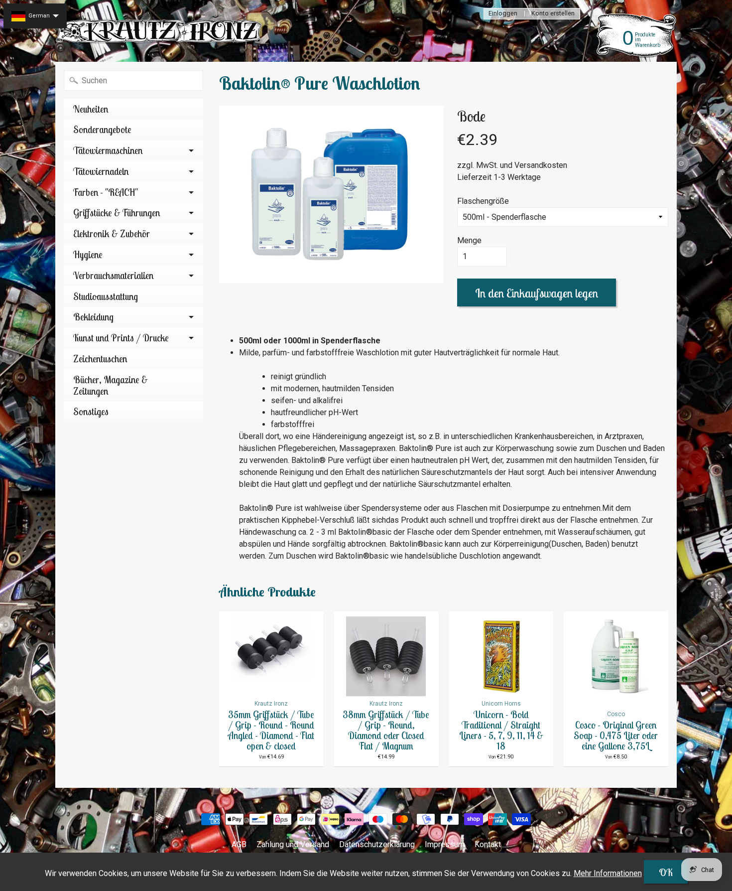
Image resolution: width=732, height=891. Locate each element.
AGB (239, 844)
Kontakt (488, 844)
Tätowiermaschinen (107, 150)
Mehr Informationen (608, 873)
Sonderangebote (102, 130)
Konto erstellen (553, 13)
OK (666, 872)
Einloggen (502, 13)
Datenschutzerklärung (377, 844)
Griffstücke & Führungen (116, 213)
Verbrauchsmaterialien (113, 276)
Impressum (445, 844)
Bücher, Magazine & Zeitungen (110, 385)
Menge (469, 240)
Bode (471, 116)
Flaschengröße (483, 201)
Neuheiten (90, 109)
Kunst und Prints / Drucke (121, 338)
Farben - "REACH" (105, 192)
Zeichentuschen (100, 359)
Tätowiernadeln (100, 171)
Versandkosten (540, 165)
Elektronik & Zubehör (111, 234)
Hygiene (88, 255)
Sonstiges (91, 412)
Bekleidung (93, 317)
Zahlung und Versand (292, 844)
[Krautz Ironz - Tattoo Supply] (159, 31)
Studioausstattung (105, 296)
